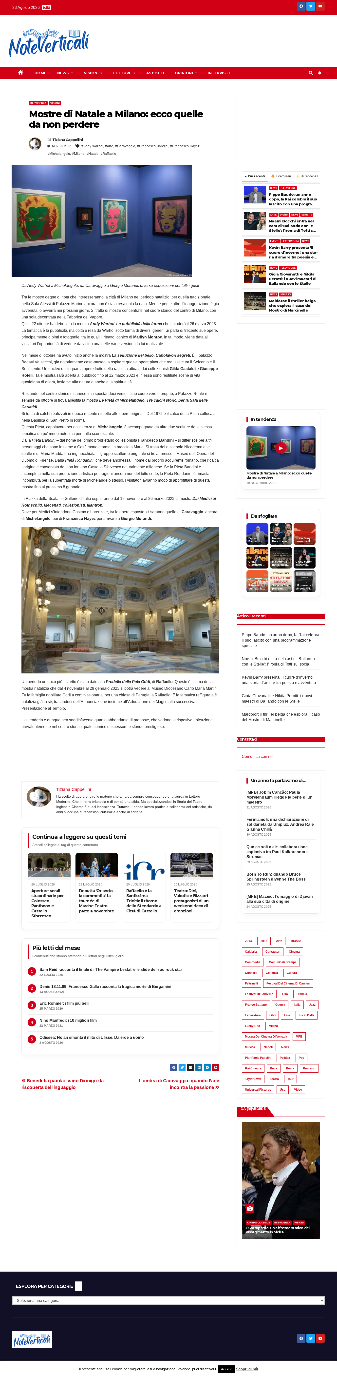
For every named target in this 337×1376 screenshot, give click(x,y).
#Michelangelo (58, 154)
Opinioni (184, 73)
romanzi (309, 1068)
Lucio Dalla (306, 1015)
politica (285, 1058)
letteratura (253, 1015)
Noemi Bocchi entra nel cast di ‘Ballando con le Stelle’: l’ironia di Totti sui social (292, 226)
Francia (302, 994)
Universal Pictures (258, 1089)
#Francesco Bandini (152, 146)
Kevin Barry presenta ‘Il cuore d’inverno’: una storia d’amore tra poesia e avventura (293, 252)
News (63, 73)
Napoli (268, 1047)
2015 (264, 941)
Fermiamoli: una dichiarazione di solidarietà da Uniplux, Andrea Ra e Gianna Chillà (280, 824)
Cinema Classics (258, 1222)
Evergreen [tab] (281, 176)
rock (273, 1068)
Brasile (296, 941)
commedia (252, 962)
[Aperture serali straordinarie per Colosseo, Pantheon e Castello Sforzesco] (49, 866)
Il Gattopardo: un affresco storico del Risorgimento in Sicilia (277, 1230)
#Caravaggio (125, 146)
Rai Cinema (253, 1068)
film (285, 994)
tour (290, 1079)
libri (272, 1015)
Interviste (219, 73)
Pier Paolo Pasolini (258, 1058)
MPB (299, 1036)
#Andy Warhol (92, 146)
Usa (282, 1089)
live (287, 1015)
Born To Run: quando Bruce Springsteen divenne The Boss (276, 876)
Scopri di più (247, 1369)
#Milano (78, 154)
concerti (251, 973)
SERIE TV (306, 215)
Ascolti (155, 73)
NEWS (273, 188)
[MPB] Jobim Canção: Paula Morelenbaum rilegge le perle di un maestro (279, 797)
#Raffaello (108, 154)
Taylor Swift (253, 1079)
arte (279, 941)
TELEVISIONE (288, 188)
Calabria (251, 951)
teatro (274, 1079)
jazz (312, 1004)
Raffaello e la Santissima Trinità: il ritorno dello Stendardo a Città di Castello (143, 900)
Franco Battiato (256, 1004)
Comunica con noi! (258, 756)
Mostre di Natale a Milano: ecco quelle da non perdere (279, 475)
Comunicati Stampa (283, 962)
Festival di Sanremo (259, 994)
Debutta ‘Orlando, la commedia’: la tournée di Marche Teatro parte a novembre (96, 900)
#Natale (92, 154)
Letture (122, 73)
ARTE (273, 215)
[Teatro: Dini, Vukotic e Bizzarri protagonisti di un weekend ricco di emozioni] (191, 866)
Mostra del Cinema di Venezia (266, 1036)
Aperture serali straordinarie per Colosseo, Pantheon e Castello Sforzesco (47, 903)
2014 (248, 941)
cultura (292, 973)
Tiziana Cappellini (67, 140)
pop (301, 1058)
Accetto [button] (226, 1369)
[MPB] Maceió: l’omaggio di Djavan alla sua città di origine (279, 899)
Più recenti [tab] (255, 176)
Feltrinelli (251, 983)
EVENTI (284, 215)
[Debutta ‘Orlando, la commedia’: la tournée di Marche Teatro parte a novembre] (96, 866)
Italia (297, 1004)
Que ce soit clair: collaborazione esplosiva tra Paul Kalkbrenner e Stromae (277, 852)
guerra (280, 1004)
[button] (311, 73)
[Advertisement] (189, 32)
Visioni (92, 73)
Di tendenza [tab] (307, 176)
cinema (294, 951)
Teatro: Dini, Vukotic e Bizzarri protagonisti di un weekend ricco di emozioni (191, 900)
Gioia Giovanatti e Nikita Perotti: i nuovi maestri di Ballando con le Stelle (292, 279)
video (298, 1089)
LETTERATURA (290, 241)
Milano (273, 1026)
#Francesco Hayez (185, 146)
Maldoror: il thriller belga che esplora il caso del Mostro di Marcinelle (292, 305)
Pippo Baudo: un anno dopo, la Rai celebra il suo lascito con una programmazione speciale (293, 199)
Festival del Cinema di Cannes (288, 983)
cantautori (272, 951)
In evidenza (38, 103)
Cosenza (272, 973)
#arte (109, 146)
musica (250, 1047)
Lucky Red (252, 1026)
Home (40, 73)
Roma (290, 1068)
